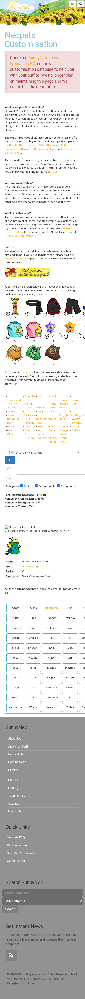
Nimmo (52, 437)
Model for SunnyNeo (17, 258)
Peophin (63, 400)
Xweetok (77, 422)
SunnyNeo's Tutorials (21, 853)
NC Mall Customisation (19, 236)
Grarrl (28, 434)
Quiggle (63, 415)
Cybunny (28, 403)
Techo (63, 437)
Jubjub (42, 411)
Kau (40, 422)
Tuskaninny (77, 400)
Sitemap (13, 803)
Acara (11, 411)
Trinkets (12, 403)
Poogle (64, 403)
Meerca (52, 419)
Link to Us (15, 811)
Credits (13, 770)
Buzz (10, 430)
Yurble (75, 426)
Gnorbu (29, 430)
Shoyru (64, 430)
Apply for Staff (18, 746)
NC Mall (53, 171)
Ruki (63, 419)
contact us (50, 294)
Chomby (30, 396)
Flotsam (30, 422)
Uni (74, 403)
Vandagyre (77, 415)
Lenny (52, 403)
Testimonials (16, 795)
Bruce (10, 426)
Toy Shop (49, 149)
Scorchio (64, 426)
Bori (9, 422)
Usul (74, 407)
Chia (10, 434)
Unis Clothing (17, 145)
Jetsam (41, 407)
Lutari (52, 411)
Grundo (29, 437)
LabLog (13, 788)
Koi (39, 430)
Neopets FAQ (16, 837)
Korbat (42, 434)
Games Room (16, 861)
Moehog (53, 426)
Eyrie (27, 419)
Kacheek (41, 419)
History (13, 780)
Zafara (76, 430)
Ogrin (52, 441)
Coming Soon (17, 762)
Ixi (39, 400)
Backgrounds (14, 400)
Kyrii (51, 400)
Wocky (76, 419)
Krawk (52, 396)
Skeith (64, 434)
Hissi (41, 396)
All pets (11, 407)
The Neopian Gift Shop (29, 149)
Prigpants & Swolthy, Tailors (43, 145)
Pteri (63, 407)
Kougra (42, 437)
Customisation (17, 845)
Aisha (11, 415)
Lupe (52, 407)
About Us (14, 738)
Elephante (29, 415)
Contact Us (15, 754)
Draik (28, 407)
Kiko (40, 426)
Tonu (63, 441)
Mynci (52, 430)
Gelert (28, 426)
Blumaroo (13, 419)
